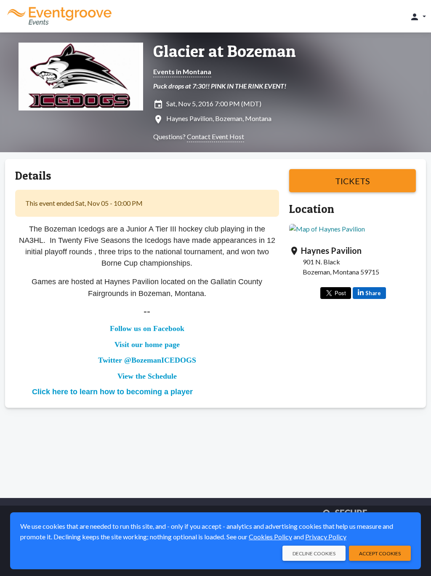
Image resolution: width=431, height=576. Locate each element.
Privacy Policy (325, 537)
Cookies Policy (270, 537)
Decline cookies (314, 553)
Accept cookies (380, 553)
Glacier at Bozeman (224, 51)
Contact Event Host (215, 136)
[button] (418, 16)
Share (373, 293)
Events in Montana (182, 71)
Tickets (352, 181)
